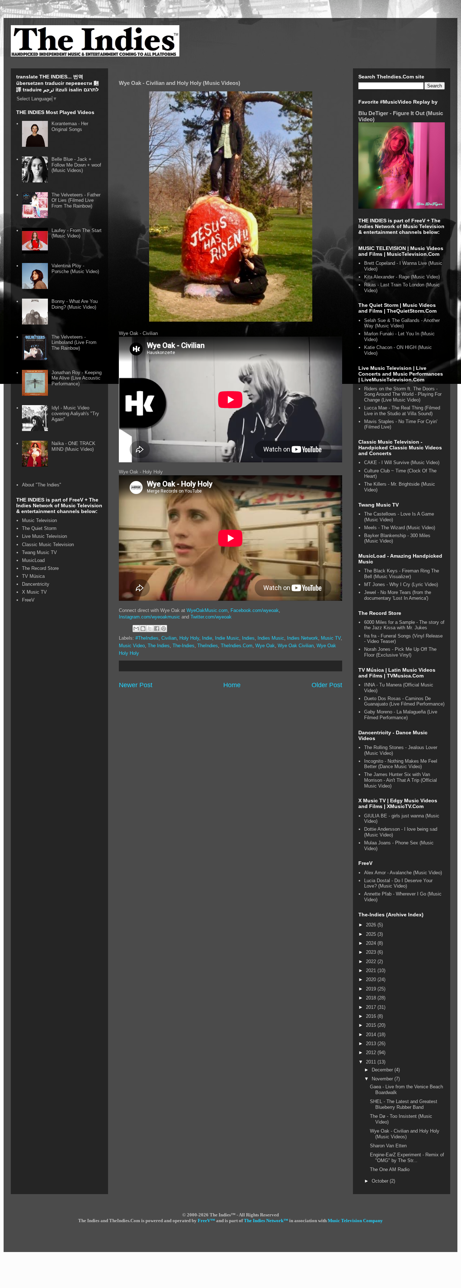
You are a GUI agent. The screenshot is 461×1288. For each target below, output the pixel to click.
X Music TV (34, 592)
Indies (248, 638)
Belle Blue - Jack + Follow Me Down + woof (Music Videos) (76, 165)
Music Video (132, 645)
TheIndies (207, 645)
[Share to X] (149, 628)
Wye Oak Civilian (296, 645)
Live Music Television (44, 536)
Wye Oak (265, 645)
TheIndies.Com (236, 645)
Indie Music (227, 638)
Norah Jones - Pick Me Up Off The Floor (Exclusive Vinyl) (400, 652)
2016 (371, 1016)
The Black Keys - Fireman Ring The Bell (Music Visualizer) (401, 573)
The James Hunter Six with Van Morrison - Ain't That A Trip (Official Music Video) (400, 780)
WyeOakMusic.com (207, 610)
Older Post (327, 685)
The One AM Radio (389, 1169)
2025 (371, 934)
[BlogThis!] (143, 628)
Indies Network (302, 638)
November (383, 1078)
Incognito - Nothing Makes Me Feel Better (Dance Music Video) (400, 764)
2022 (371, 961)
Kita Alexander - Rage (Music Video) (402, 277)
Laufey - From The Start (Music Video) (77, 233)
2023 (371, 952)
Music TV (331, 638)
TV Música (33, 576)
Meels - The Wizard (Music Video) (399, 527)
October (381, 1181)
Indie (207, 638)
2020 (371, 979)
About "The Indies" (41, 484)
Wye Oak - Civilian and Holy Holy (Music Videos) (404, 1133)
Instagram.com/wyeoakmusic (149, 617)
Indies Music (271, 638)
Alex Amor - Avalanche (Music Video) (403, 872)
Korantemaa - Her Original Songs (70, 126)
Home (232, 685)
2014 (371, 1034)
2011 (371, 1062)
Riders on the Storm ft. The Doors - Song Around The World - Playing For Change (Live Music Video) (403, 394)
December (383, 1069)
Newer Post (135, 685)
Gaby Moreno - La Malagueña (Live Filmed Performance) (400, 714)
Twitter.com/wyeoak (211, 617)
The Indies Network (263, 1220)
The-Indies (183, 645)
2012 (371, 1052)
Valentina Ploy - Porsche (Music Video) (75, 268)
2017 (371, 1007)
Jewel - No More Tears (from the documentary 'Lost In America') (397, 595)
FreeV (28, 600)
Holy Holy (189, 638)
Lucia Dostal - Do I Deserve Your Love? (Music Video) (398, 883)
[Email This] (136, 628)
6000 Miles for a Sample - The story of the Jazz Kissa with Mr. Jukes (404, 625)
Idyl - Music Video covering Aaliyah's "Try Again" (75, 413)
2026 (371, 925)
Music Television (39, 520)
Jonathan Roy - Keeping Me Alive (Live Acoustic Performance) (77, 378)
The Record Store (40, 568)
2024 (371, 943)
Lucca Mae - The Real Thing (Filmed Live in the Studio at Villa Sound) (402, 410)
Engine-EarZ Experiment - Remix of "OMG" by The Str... (407, 1157)
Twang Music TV (39, 552)
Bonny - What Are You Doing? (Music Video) (75, 304)
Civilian (168, 638)
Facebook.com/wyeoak (254, 610)
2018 (371, 998)
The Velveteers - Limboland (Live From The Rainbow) (74, 342)
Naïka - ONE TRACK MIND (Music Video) (73, 446)
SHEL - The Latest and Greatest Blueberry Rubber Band (403, 1104)
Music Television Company (355, 1220)
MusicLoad (33, 560)
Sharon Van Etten (388, 1145)
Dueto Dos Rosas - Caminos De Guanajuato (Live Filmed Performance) (404, 701)
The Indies (159, 645)
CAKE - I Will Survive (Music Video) (401, 462)
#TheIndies (146, 638)
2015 (371, 1025)
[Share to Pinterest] (163, 628)
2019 (371, 989)
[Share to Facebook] (156, 628)
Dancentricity (35, 584)
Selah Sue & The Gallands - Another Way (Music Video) (402, 323)
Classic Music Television (48, 544)
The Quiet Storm (39, 528)
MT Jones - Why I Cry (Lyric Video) (401, 584)
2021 (371, 970)
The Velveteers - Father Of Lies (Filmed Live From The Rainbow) (76, 200)
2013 (371, 1043)
